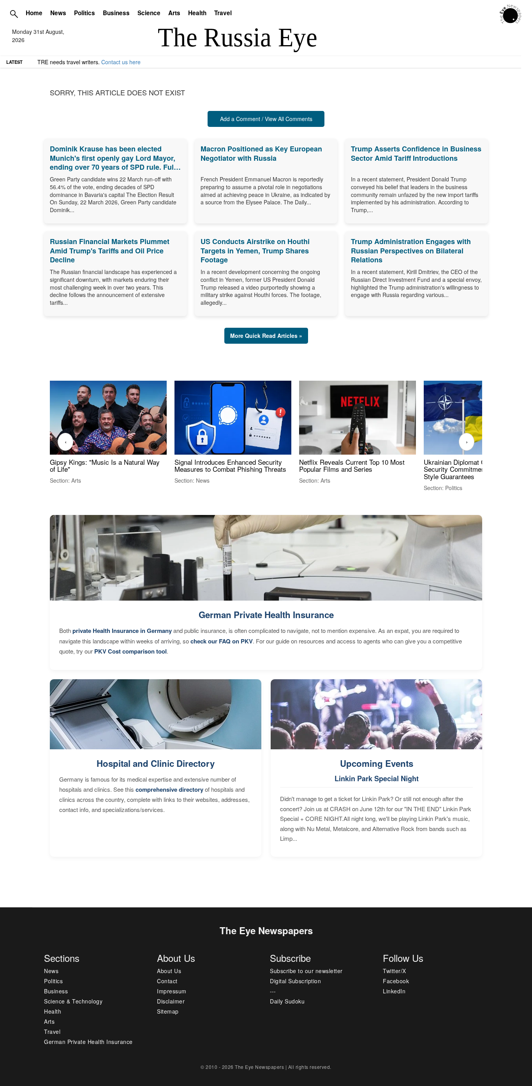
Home (34, 13)
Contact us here (121, 62)
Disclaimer (171, 1001)
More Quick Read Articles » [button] (266, 335)
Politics (84, 13)
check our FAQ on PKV (221, 641)
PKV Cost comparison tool (130, 651)
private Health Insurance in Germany (122, 630)
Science (148, 13)
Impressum (172, 991)
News (58, 13)
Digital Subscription (295, 981)
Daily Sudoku (287, 1001)
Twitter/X (394, 971)
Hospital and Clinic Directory (156, 763)
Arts (174, 13)
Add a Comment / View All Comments (266, 119)
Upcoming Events (376, 763)
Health (197, 13)
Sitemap (168, 1011)
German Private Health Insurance (266, 614)
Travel (223, 13)
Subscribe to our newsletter (306, 971)
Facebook (396, 981)
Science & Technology (73, 1001)
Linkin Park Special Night (377, 778)
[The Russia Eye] (510, 13)
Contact (167, 981)
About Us (169, 971)
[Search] (14, 13)
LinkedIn (394, 991)
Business (116, 13)
